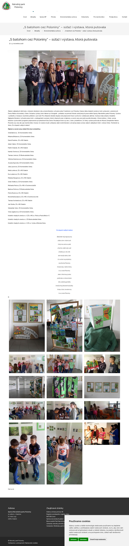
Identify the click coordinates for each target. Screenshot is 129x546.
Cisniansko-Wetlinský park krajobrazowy (59, 526)
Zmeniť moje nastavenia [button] (98, 539)
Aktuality (37, 31)
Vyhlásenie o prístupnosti (16, 543)
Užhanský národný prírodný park (56, 523)
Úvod (28, 31)
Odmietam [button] (83, 539)
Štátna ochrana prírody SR (54, 512)
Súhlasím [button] (74, 539)
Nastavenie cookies (31, 543)
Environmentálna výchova (52, 31)
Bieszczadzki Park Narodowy (55, 521)
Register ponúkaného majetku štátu (57, 514)
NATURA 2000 (50, 516)
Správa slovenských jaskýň (54, 519)
